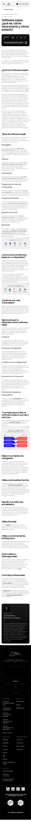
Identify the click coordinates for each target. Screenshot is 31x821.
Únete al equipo (20, 746)
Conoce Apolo (20, 701)
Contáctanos (19, 743)
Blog (4, 756)
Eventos (5, 746)
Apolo (19, 569)
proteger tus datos (14, 422)
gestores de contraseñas (15, 485)
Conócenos (19, 739)
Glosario (5, 752)
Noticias (5, 759)
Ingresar (18, 704)
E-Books (5, 749)
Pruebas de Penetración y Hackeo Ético (8, 703)
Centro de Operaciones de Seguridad (7, 714)
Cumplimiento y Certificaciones (7, 708)
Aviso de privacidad (8, 771)
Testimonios (19, 749)
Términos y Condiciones (6, 775)
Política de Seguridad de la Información (8, 779)
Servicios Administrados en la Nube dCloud (8, 727)
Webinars (5, 739)
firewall (8, 525)
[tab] (15, 681)
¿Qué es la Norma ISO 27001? (8, 763)
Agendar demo (20, 708)
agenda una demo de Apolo (14, 595)
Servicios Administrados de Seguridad (7, 721)
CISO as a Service (7, 732)
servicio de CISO (7, 583)
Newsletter (6, 743)
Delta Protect (7, 590)
